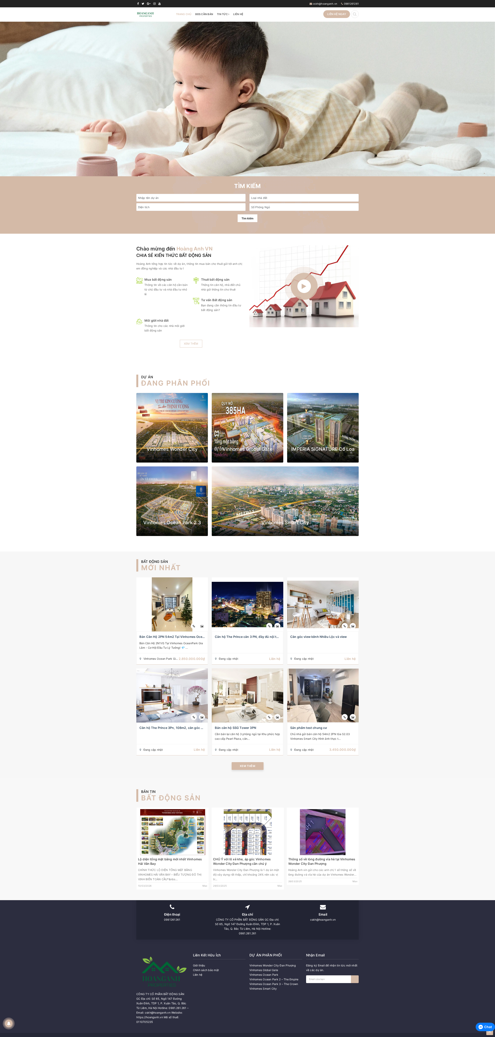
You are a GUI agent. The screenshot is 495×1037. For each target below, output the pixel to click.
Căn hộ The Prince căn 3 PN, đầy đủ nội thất (248, 637)
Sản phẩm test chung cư (308, 728)
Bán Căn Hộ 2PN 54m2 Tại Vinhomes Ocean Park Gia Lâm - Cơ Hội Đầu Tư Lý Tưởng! (203, 637)
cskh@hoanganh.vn (325, 3)
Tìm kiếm (247, 218)
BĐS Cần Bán (204, 14)
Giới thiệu (199, 965)
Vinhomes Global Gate (247, 449)
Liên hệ (238, 14)
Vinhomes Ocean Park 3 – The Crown (273, 984)
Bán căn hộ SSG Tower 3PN (235, 728)
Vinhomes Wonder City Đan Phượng (272, 965)
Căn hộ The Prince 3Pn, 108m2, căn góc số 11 (173, 728)
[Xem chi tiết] (194, 626)
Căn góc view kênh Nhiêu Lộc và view (318, 637)
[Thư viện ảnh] (202, 626)
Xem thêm (191, 343)
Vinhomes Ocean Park (263, 974)
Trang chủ (183, 14)
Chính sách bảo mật (206, 970)
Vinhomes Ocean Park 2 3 (172, 522)
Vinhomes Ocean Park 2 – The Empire (274, 979)
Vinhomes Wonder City (172, 449)
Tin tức (222, 14)
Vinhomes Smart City (285, 522)
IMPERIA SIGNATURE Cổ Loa (323, 449)
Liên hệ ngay (336, 14)
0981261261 (351, 3)
